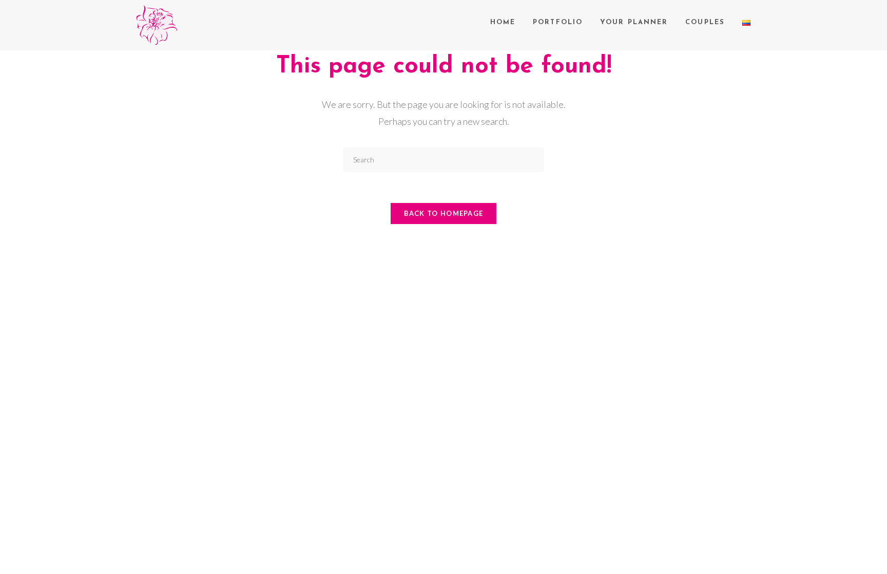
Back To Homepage (444, 213)
